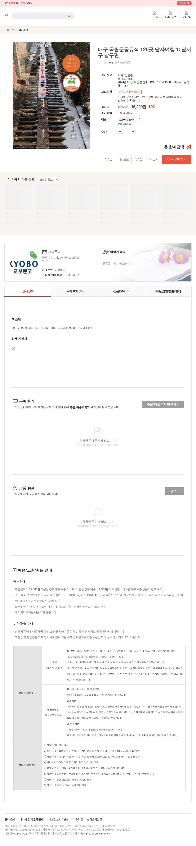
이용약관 (78, 819)
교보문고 (54, 252)
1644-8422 (21, 833)
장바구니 (186, 17)
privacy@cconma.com (98, 833)
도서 (14, 30)
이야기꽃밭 (170, 17)
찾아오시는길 (94, 819)
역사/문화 (24, 30)
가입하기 (184, 3)
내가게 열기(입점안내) (32, 819)
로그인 (154, 17)
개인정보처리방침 (59, 819)
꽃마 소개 (10, 819)
